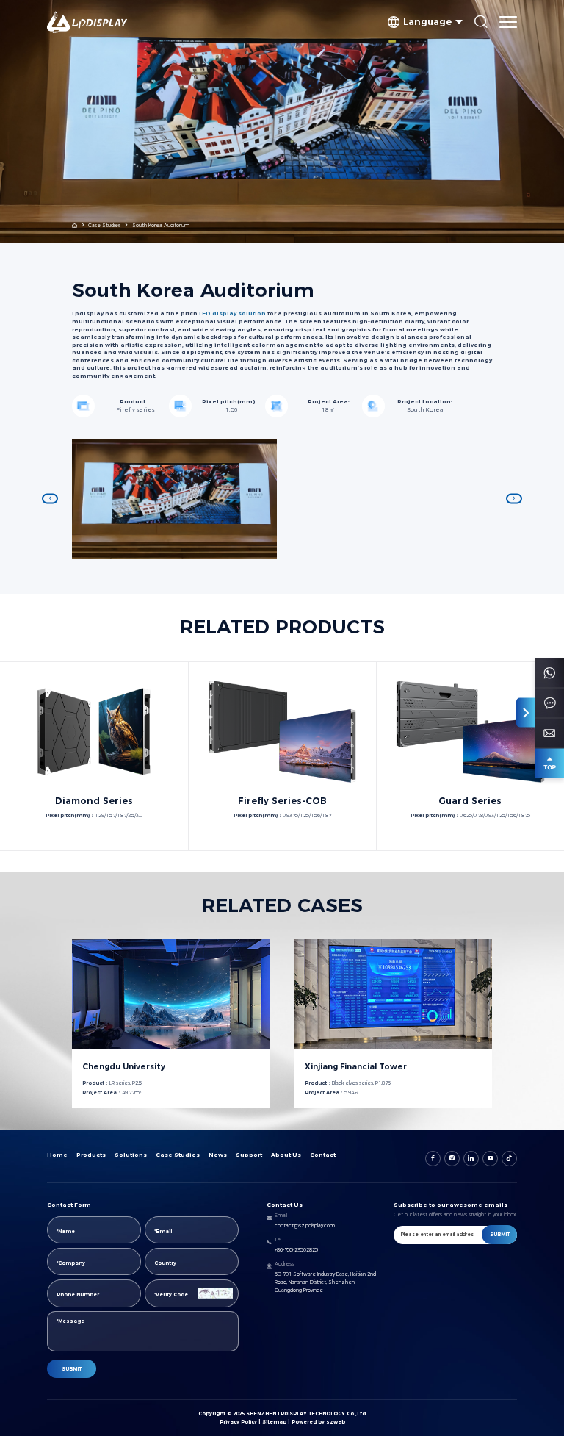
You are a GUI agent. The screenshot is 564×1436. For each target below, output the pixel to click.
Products (91, 1155)
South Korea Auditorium (160, 225)
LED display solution (232, 313)
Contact (323, 1155)
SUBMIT (72, 1368)
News (218, 1155)
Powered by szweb (318, 1421)
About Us (286, 1155)
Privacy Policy (238, 1421)
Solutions (131, 1155)
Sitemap (274, 1421)
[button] (50, 498)
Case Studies (104, 225)
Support (249, 1155)
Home (57, 1155)
